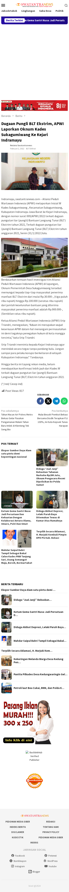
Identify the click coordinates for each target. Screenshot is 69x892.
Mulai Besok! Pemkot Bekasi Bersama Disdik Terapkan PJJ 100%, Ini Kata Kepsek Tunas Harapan (52, 418)
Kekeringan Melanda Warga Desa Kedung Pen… (38, 661)
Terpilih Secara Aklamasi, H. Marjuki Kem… (26, 650)
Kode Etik (17, 837)
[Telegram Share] (56, 401)
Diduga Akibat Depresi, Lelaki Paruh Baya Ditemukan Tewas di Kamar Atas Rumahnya (49, 515)
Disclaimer (17, 832)
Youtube (52, 866)
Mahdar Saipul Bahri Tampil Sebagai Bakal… (40, 640)
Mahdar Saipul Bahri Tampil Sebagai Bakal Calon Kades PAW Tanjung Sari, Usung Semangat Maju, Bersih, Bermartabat (16, 556)
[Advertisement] (34, 60)
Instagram (20, 866)
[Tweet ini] (48, 401)
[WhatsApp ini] (64, 401)
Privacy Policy (50, 832)
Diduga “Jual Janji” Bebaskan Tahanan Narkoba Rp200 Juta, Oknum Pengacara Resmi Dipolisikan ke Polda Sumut (50, 476)
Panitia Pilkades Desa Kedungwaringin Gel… (40, 674)
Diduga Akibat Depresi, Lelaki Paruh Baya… (40, 627)
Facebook (20, 855)
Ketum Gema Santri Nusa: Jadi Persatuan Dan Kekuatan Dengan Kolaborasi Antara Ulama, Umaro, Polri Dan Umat (16, 517)
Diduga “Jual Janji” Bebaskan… (33, 599)
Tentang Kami (51, 827)
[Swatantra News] (34, 4)
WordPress (52, 861)
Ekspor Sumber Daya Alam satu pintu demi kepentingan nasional (16, 453)
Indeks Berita (18, 827)
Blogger (36, 871)
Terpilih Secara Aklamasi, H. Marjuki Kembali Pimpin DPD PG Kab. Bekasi (51, 534)
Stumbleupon (19, 861)
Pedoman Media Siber (17, 821)
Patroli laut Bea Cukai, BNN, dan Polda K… (39, 688)
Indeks (34, 842)
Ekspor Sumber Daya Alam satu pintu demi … (28, 590)
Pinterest (52, 855)
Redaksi (50, 821)
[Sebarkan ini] (40, 401)
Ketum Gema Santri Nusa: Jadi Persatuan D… (38, 613)
